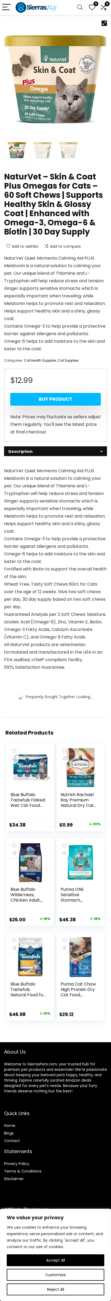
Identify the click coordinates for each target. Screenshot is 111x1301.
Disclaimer (14, 1178)
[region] (55, 1255)
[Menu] (6, 7)
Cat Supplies (68, 360)
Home (9, 1125)
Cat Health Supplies (40, 360)
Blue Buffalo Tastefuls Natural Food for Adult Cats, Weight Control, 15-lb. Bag (28, 997)
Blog (8, 1133)
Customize (55, 1275)
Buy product (55, 399)
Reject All (55, 1289)
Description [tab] (20, 451)
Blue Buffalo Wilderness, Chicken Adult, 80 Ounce (26, 897)
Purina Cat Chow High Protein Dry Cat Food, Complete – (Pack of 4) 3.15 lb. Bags (78, 997)
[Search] (80, 7)
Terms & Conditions (22, 1171)
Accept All (55, 1260)
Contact (12, 1140)
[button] (104, 23)
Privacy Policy (16, 1163)
